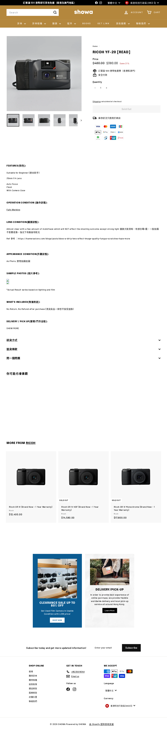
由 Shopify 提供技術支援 (101, 724)
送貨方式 (12, 340)
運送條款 (33, 688)
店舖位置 (33, 697)
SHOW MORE (13, 328)
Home (95, 46)
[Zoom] (44, 73)
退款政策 (33, 684)
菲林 (20, 23)
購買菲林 (33, 676)
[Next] (80, 120)
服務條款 (33, 693)
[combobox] (33, 12)
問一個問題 (13, 358)
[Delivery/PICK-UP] (109, 572)
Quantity (97, 82)
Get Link (104, 23)
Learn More (110, 610)
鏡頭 (55, 23)
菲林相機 (37, 23)
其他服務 (121, 23)
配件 (70, 23)
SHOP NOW (57, 620)
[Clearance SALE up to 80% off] (57, 578)
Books (86, 23)
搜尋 (31, 671)
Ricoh (31, 443)
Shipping (96, 101)
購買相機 (33, 680)
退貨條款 (12, 349)
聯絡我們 (141, 23)
